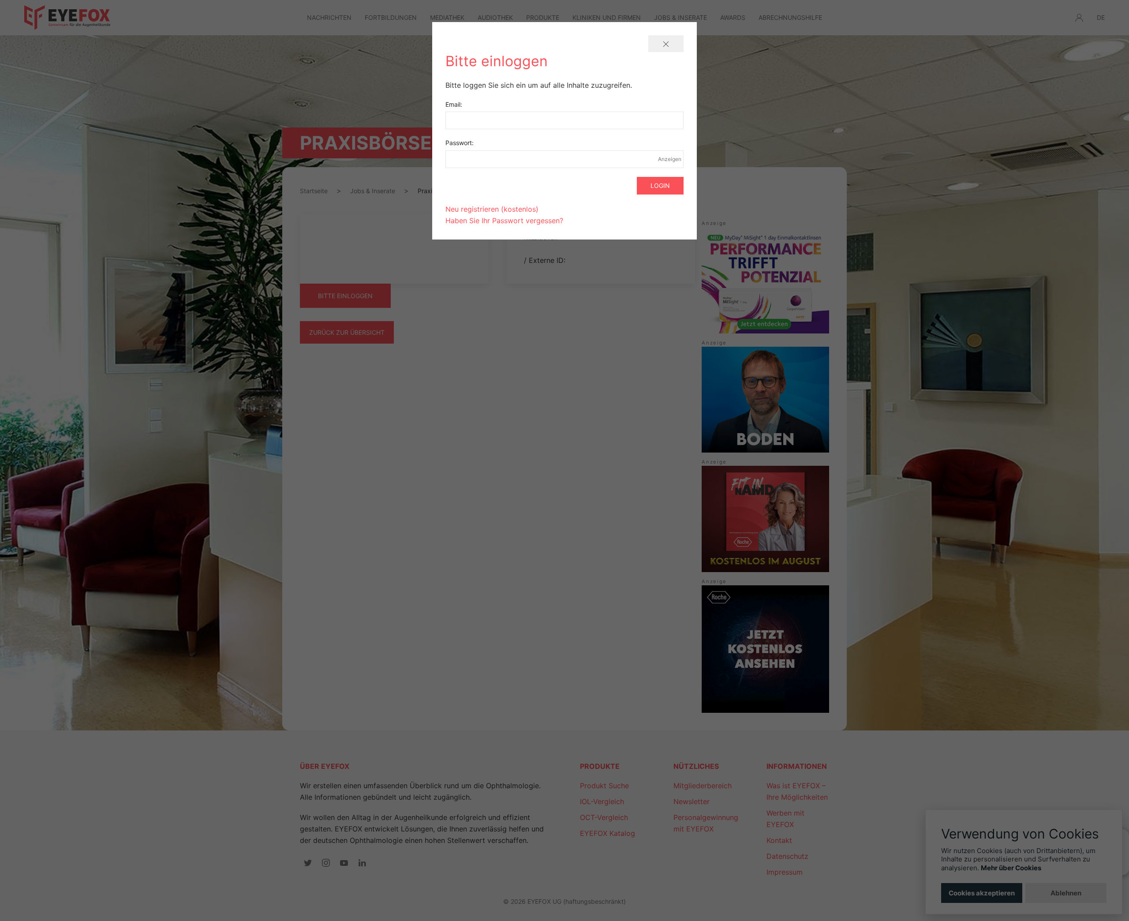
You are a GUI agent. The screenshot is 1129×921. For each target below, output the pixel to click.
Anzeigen (669, 159)
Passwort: (459, 142)
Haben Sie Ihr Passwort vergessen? (504, 220)
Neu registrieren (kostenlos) (491, 209)
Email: (453, 104)
